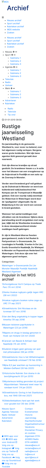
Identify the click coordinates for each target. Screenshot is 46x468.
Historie (28, 415)
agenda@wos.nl (32, 460)
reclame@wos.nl (33, 448)
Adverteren (10, 100)
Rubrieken (10, 103)
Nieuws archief (14, 20)
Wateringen (7, 265)
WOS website (13, 29)
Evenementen (31, 411)
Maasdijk (14, 268)
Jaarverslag (30, 418)
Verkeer (9, 85)
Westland (6, 271)
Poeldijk (23, 268)
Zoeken (10, 32)
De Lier (32, 265)
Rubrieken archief (15, 26)
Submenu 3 (15, 64)
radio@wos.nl (31, 451)
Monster (6, 268)
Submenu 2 (15, 61)
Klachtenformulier (33, 421)
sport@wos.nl (31, 457)
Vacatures (29, 427)
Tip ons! (11, 114)
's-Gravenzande (21, 265)
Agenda (5, 411)
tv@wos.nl (30, 454)
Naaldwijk (32, 268)
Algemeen (16, 271)
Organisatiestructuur (35, 424)
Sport (12, 408)
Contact (29, 408)
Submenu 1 (15, 58)
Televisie (9, 79)
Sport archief (13, 23)
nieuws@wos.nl (32, 445)
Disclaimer (30, 430)
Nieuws (5, 408)
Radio (8, 82)
